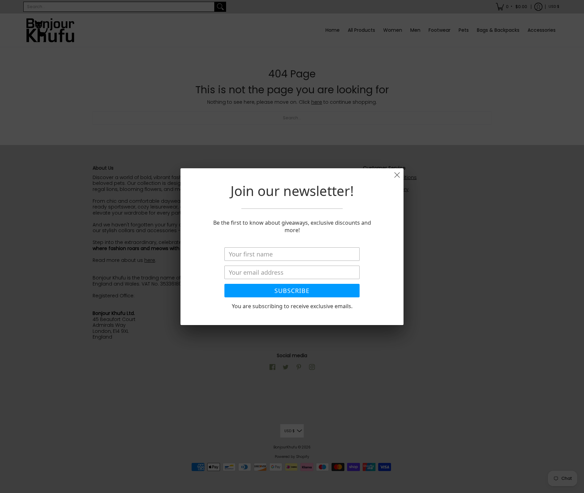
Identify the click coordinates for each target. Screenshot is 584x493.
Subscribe (292, 291)
